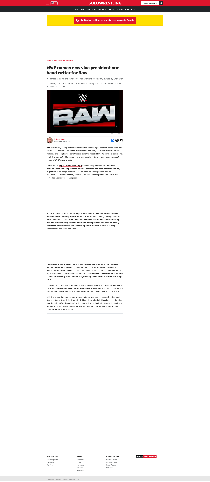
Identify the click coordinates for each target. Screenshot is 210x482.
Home (49, 60)
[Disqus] (85, 359)
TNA (88, 9)
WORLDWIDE (130, 9)
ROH (94, 9)
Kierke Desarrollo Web (72, 479)
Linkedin (94, 175)
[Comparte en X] (117, 140)
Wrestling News (53, 460)
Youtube (79, 468)
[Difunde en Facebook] (112, 140)
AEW (83, 9)
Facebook (80, 460)
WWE (77, 9)
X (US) (78, 462)
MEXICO (120, 9)
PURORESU (102, 9)
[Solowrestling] (105, 3)
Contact (109, 468)
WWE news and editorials (63, 60)
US (56, 3)
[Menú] (47, 3)
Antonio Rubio (59, 139)
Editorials (50, 462)
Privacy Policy (111, 462)
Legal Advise (111, 465)
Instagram (80, 465)
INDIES (112, 9)
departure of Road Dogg (70, 166)
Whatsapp (80, 470)
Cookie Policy (111, 460)
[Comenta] (121, 140)
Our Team (50, 465)
